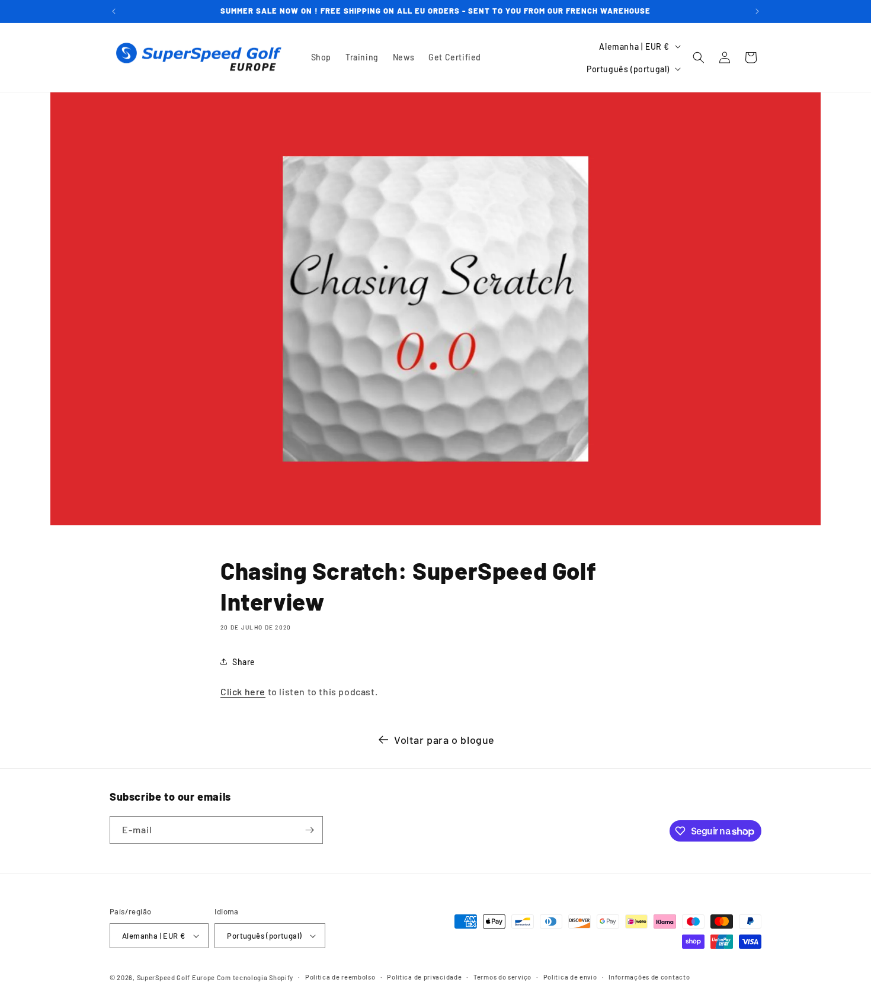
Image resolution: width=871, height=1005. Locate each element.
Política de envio (570, 977)
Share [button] (243, 662)
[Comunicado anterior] (114, 11)
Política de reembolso (340, 977)
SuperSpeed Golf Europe (176, 977)
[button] (699, 57)
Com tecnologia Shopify (255, 977)
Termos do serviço (502, 977)
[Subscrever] (309, 830)
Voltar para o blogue (444, 739)
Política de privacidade (424, 977)
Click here (242, 691)
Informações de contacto (649, 977)
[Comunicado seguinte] (757, 11)
